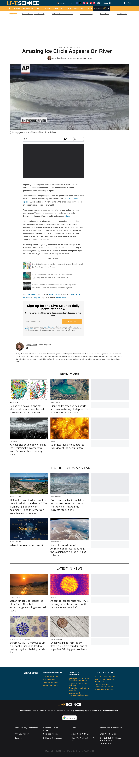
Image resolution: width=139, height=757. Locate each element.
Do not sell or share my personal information (110, 740)
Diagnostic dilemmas (50, 682)
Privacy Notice (29, 329)
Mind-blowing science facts (104, 689)
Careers (19, 738)
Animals (17, 8)
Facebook (27, 297)
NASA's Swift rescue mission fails (62, 14)
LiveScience (61, 297)
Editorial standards (52, 738)
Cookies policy (50, 734)
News (90, 58)
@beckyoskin (54, 294)
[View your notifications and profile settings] (125, 3)
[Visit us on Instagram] (84, 3)
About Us (76, 728)
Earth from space (49, 679)
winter (67, 216)
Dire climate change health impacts (33, 14)
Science (47, 8)
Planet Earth (58, 8)
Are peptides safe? (86, 14)
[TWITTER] (27, 348)
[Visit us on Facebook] (77, 3)
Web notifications (109, 734)
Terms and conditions (111, 728)
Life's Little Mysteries (50, 676)
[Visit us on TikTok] (94, 3)
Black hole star (104, 14)
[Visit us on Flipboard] (91, 3)
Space (68, 8)
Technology (78, 8)
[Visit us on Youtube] (87, 3)
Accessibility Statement (26, 728)
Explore (89, 8)
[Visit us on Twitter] (80, 3)
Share (27, 139)
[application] (53, 161)
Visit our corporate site (108, 711)
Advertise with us (81, 734)
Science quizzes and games (105, 676)
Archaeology (28, 8)
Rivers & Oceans (75, 47)
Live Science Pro (122, 14)
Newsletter (80, 139)
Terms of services (49, 327)
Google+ (36, 297)
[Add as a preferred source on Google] (69, 717)
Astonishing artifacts (50, 685)
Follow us (69, 139)
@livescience (74, 294)
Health (38, 8)
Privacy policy (22, 734)
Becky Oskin (59, 58)
